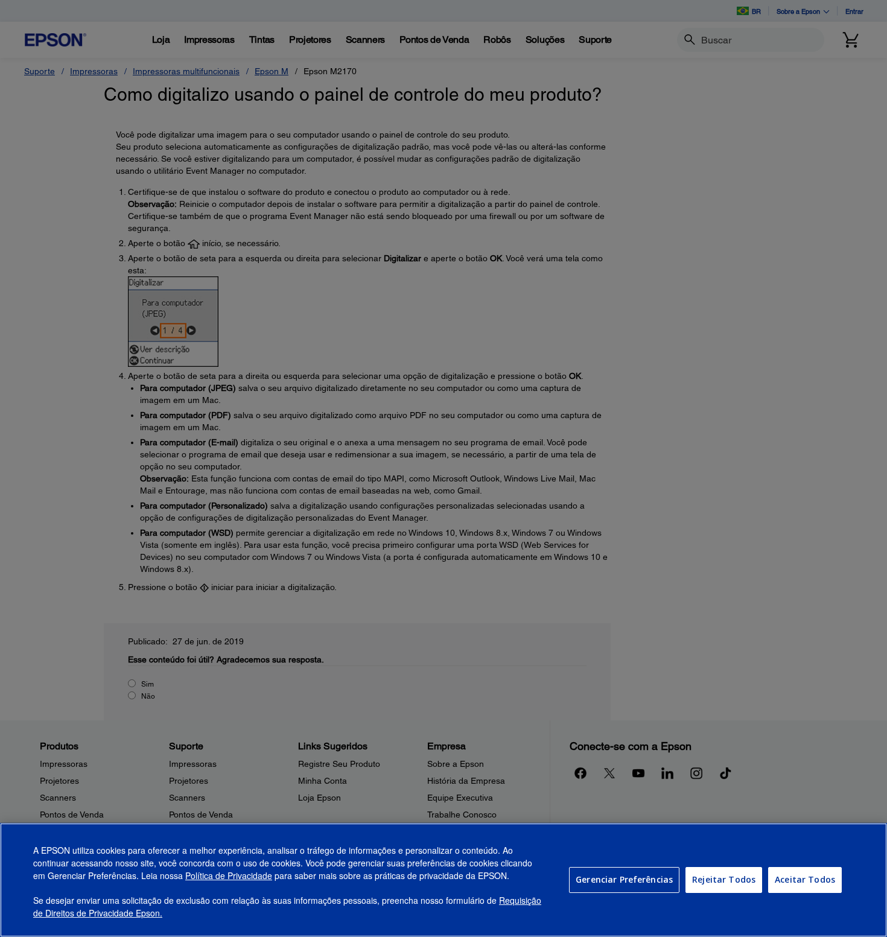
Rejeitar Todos (723, 879)
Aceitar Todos (805, 879)
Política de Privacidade (228, 875)
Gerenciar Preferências (624, 879)
